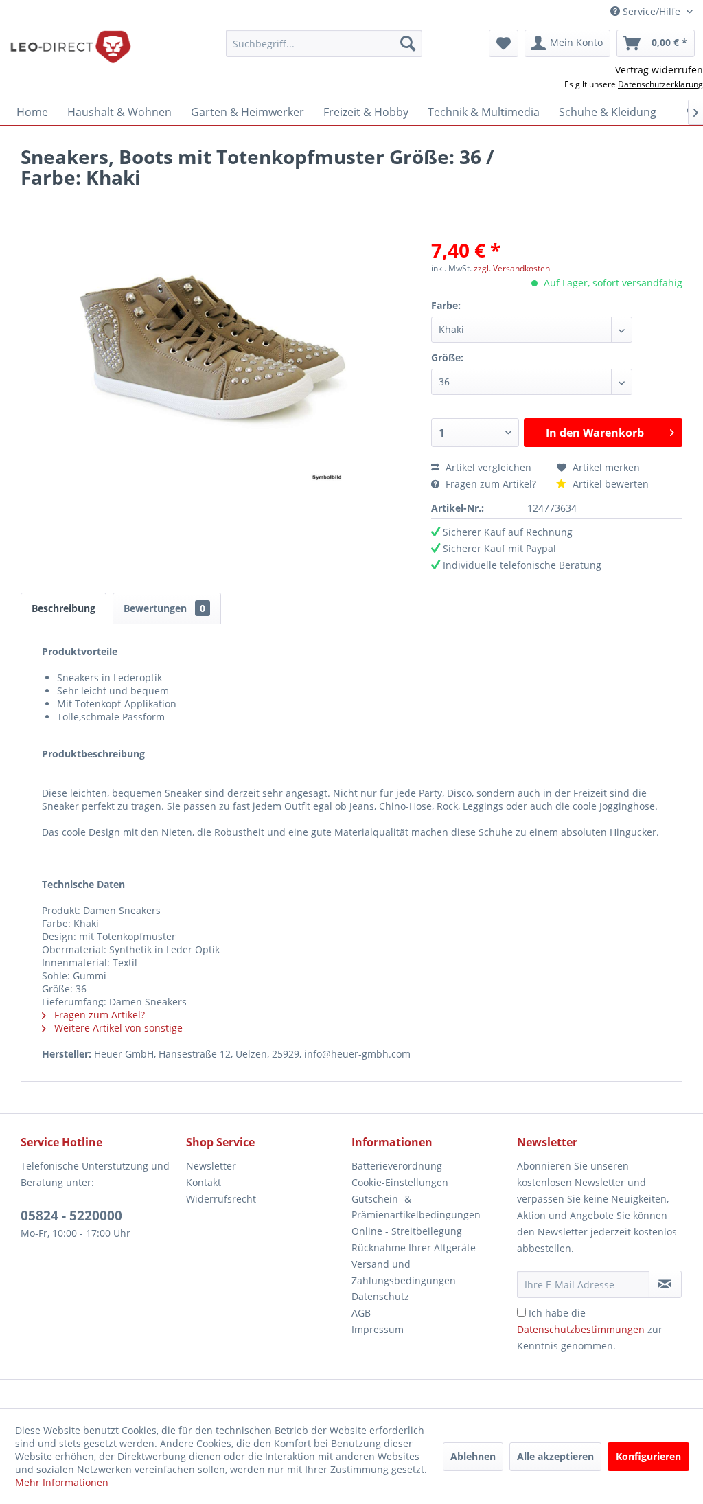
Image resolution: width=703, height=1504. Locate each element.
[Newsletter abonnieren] (665, 1284)
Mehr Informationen (61, 1482)
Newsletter (211, 1165)
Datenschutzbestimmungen (581, 1329)
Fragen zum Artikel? (491, 483)
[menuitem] (324, 43)
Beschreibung (63, 608)
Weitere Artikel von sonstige (117, 1027)
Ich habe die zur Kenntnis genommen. (589, 1329)
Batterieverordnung (397, 1165)
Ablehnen (473, 1456)
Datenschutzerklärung (660, 84)
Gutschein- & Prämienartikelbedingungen (416, 1207)
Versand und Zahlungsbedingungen (404, 1272)
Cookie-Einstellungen (400, 1182)
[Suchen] (407, 43)
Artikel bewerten (609, 483)
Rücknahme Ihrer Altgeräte (414, 1247)
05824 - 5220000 (71, 1215)
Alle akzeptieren (555, 1456)
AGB (361, 1312)
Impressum (378, 1329)
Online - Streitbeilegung (407, 1231)
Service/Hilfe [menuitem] (651, 11)
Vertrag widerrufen (659, 69)
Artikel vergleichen (491, 467)
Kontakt (203, 1182)
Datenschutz (380, 1296)
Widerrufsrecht (221, 1198)
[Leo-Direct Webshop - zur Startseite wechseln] (70, 47)
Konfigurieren (648, 1456)
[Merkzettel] (503, 43)
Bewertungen (164, 608)
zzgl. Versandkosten (512, 268)
